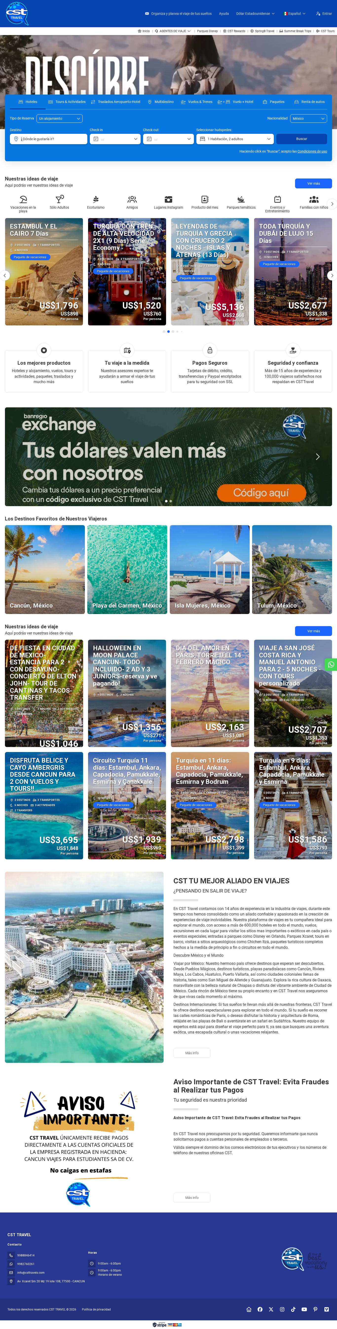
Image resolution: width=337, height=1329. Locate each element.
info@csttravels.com (31, 1272)
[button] (332, 204)
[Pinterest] (315, 1309)
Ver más (313, 631)
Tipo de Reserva (22, 118)
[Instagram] (282, 1309)
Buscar (301, 139)
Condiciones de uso (312, 151)
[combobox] (305, 118)
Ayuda (224, 14)
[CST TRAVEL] (305, 1259)
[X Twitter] (271, 1309)
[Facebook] (260, 1309)
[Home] (249, 1309)
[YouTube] (304, 1309)
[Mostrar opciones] (323, 118)
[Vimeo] (326, 1309)
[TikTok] (293, 1309)
